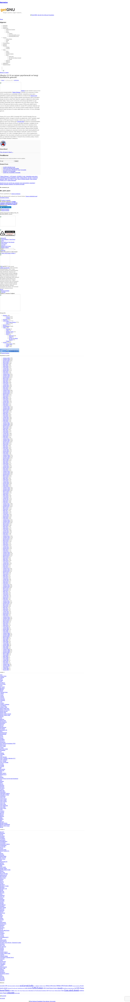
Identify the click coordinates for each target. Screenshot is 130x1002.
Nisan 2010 (6, 622)
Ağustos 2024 (6, 390)
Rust (16, 179)
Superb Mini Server (4, 930)
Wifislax (2, 969)
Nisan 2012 (6, 590)
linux (7, 990)
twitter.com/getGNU (5, 267)
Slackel (1, 911)
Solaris (1, 918)
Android (2, 677)
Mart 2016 (5, 526)
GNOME (2, 754)
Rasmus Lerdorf (25, 990)
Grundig (2, 765)
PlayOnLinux (3, 876)
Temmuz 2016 (6, 521)
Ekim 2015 (5, 533)
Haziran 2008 (6, 652)
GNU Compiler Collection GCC (7, 758)
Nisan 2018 (6, 493)
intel (24, 176)
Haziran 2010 (6, 619)
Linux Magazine (4, 805)
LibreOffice (3, 792)
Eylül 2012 (5, 583)
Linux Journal (3, 801)
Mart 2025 (5, 381)
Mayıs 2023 (6, 410)
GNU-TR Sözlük (4, 762)
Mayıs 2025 (6, 378)
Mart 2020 (5, 462)
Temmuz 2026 (6, 359)
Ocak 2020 (5, 464)
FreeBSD (2, 739)
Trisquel (2, 949)
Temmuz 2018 (6, 489)
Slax (1, 914)
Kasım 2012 (6, 580)
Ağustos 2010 (6, 617)
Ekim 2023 (5, 404)
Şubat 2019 (5, 479)
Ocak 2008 (5, 659)
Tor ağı (50, 990)
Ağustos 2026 (6, 358)
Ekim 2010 (5, 614)
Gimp (7, 51)
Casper (1, 695)
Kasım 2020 (6, 451)
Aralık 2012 (6, 579)
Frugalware (2, 742)
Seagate (2, 903)
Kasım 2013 (6, 564)
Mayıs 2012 (6, 588)
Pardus (1, 853)
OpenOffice (3, 842)
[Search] (14, 249)
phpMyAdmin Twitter (5, 869)
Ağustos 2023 (6, 406)
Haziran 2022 (6, 425)
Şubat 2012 (5, 592)
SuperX (2, 931)
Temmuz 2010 (6, 618)
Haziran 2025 (6, 377)
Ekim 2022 (5, 420)
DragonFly (2, 723)
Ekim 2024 (5, 387)
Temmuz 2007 (6, 665)
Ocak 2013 (5, 578)
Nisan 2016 (6, 525)
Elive (1, 731)
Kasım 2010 (6, 613)
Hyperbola (2, 769)
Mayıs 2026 (6, 362)
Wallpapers (5, 63)
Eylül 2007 (5, 663)
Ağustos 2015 (6, 536)
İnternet (5, 44)
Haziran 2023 (6, 409)
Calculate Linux (4, 692)
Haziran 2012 (6, 587)
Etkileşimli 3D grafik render (12, 988)
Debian (10, 33)
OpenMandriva (3, 841)
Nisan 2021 (6, 444)
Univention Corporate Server (7, 957)
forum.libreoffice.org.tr (14, 35)
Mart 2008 (5, 656)
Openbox (2, 837)
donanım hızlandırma (76, 985)
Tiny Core (2, 945)
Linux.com (2, 797)
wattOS (2, 965)
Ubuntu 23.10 (33, 95)
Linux (7, 30)
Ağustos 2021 (6, 439)
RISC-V (12, 179)
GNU (1, 755)
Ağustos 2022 (6, 422)
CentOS (2, 696)
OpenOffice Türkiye (5, 844)
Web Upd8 (2, 968)
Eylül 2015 (5, 534)
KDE (1, 782)
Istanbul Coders (10, 53)
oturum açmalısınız (15, 193)
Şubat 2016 (5, 528)
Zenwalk (2, 977)
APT (1, 681)
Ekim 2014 (5, 549)
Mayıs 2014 (6, 556)
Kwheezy (2, 788)
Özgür (5, 993)
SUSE (1, 929)
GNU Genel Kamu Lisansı (50, 988)
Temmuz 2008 (6, 650)
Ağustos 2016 (6, 520)
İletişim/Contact (6, 64)
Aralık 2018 (6, 482)
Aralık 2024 (6, 385)
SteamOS (2, 927)
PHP (1, 865)
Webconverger (3, 967)
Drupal (1, 726)
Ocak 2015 (5, 545)
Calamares (37, 985)
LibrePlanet (2, 796)
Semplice (2, 906)
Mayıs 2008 (6, 653)
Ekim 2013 (5, 565)
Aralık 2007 (6, 660)
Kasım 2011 (6, 597)
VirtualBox (2, 964)
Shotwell (2, 908)
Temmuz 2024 (6, 391)
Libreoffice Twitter (4, 794)
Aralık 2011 (6, 595)
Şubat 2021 (5, 447)
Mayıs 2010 (6, 621)
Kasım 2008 (6, 645)
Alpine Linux (3, 676)
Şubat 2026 (5, 366)
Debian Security (4, 711)
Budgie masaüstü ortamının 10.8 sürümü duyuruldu (12, 184)
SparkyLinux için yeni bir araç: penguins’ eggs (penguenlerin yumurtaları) (17, 183)
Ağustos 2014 (6, 552)
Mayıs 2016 (6, 524)
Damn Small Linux (4, 708)
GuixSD (2, 766)
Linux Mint (2, 807)
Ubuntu (23, 90)
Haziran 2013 (6, 571)
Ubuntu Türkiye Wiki (5, 953)
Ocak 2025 (5, 383)
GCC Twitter (3, 761)
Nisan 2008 (6, 655)
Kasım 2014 (6, 548)
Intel (1, 771)
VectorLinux (3, 961)
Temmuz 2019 (6, 472)
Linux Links (3, 804)
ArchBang (2, 682)
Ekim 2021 (5, 436)
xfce (1, 993)
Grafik (7, 40)
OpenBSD (2, 838)
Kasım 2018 (6, 483)
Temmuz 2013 (6, 570)
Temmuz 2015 (6, 537)
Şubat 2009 (5, 641)
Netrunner (2, 833)
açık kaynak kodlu (26, 985)
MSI (1, 820)
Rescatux (2, 892)
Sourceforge (3, 922)
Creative (2, 703)
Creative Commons (4, 704)
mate (13, 990)
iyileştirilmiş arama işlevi (31, 176)
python (21, 990)
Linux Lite (2, 803)
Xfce (1, 975)
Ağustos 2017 (6, 503)
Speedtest (2, 925)
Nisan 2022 (6, 428)
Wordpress (2, 972)
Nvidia (1, 834)
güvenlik (60, 988)
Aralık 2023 (6, 401)
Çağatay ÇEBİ (3, 707)
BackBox (2, 688)
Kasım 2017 (6, 499)
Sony (1, 921)
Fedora (1, 738)
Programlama (6, 43)
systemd (2, 935)
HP (1, 767)
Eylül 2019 (5, 470)
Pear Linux (2, 859)
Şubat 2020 (5, 463)
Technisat (2, 944)
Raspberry (2, 884)
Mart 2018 (5, 494)
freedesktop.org (21, 988)
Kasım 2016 (6, 516)
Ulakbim (2, 954)
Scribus (2, 902)
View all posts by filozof (6, 152)
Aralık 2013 (6, 563)
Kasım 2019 (6, 467)
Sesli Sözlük (3, 907)
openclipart (2, 840)
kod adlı (30, 177)
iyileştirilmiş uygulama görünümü (8, 177)
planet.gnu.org (3, 875)
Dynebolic (2, 728)
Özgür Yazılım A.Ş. (4, 850)
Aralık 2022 (6, 417)
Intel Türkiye (3, 773)
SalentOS (2, 895)
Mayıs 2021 (6, 443)
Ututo (1, 960)
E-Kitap (7, 47)
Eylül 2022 (5, 421)
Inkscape (2, 770)
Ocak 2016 (5, 529)
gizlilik (26, 988)
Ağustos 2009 (6, 633)
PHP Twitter (3, 867)
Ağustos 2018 (6, 487)
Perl (1, 860)
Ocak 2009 (5, 642)
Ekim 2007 (5, 661)
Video (4, 49)
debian (44, 985)
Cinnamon (2, 700)
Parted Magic (3, 856)
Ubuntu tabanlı (58, 990)
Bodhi (1, 691)
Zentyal (2, 976)
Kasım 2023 (6, 402)
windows (81, 990)
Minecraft (11, 56)
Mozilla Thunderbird (5, 824)
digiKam (2, 719)
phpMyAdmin (3, 868)
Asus (1, 685)
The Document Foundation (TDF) (42, 990)
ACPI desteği (13, 176)
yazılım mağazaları (11, 180)
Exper (1, 735)
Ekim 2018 (5, 485)
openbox (15, 990)
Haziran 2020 (6, 458)
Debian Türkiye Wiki (5, 715)
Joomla (1, 777)
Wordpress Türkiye (4, 973)
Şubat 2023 (5, 414)
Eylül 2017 (5, 502)
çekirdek (11, 992)
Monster (2, 821)
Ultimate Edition (4, 956)
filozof (2, 80)
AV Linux (2, 686)
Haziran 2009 (6, 636)
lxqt (10, 990)
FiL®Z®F (2, 998)
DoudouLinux (3, 722)
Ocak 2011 (5, 610)
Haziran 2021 (6, 441)
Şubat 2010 (5, 625)
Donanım (5, 26)
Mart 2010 (5, 623)
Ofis (7, 41)
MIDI (6, 179)
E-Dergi (8, 48)
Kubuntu (2, 786)
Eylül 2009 (5, 632)
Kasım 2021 (6, 435)
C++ (34, 985)
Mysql (1, 827)
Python (7, 52)
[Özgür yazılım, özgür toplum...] (11, 13)
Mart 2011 (5, 607)
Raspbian (2, 887)
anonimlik (2, 985)
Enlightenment (3, 732)
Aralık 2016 (6, 514)
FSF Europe (3, 744)
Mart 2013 (5, 575)
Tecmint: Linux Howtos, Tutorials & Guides (10, 942)
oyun (18, 990)
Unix (62, 990)
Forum (7, 32)
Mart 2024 (5, 397)
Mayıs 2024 (6, 394)
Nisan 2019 (6, 476)
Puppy (1, 880)
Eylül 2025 (5, 373)
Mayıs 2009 (6, 637)
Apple (1, 680)
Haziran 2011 (6, 603)
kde (75, 988)
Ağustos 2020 (6, 455)
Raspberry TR (3, 888)
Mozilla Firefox (3, 823)
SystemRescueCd (4, 937)
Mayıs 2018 (6, 491)
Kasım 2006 (6, 669)
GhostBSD (2, 750)
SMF (1, 917)
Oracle (1, 848)
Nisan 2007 (6, 667)
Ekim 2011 (5, 598)
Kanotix (2, 781)
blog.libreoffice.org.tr (14, 36)
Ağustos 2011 (6, 601)
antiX (1, 678)
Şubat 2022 (5, 431)
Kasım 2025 (6, 370)
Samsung (2, 899)
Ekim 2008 (5, 646)
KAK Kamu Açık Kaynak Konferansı (9, 778)
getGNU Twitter (4, 749)
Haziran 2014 (6, 555)
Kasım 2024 (6, 386)
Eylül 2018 (5, 486)
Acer (1, 674)
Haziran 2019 (6, 474)
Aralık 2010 (6, 611)
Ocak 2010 (5, 626)
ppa (9, 179)
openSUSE (2, 846)
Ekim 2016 (5, 517)
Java (1, 776)
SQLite (1, 926)
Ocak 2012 (5, 594)
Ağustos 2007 (6, 664)
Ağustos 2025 (6, 374)
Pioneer (2, 871)
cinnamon (41, 985)
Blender (2, 689)
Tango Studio (3, 940)
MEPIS (2, 819)
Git (1, 751)
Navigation (4, 2)
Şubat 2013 (5, 576)
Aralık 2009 (6, 628)
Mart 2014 (5, 559)
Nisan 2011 (5, 606)
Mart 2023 (5, 413)
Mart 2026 (5, 364)
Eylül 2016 (5, 518)
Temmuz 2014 (6, 553)
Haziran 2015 (6, 538)
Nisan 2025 (6, 379)
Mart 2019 (5, 478)
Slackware (2, 913)
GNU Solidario (3, 759)
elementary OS (3, 730)
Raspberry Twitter (4, 886)
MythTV (2, 832)
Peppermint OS (3, 861)
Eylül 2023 (5, 405)
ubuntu (53, 990)
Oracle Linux (3, 849)
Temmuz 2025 (6, 375)
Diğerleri (8, 62)
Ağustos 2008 (6, 649)
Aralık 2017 (6, 498)
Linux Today (3, 808)
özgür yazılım (17, 993)
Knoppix (2, 785)
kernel (2, 990)
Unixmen (2, 958)
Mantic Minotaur (16, 92)
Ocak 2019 (5, 480)
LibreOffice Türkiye (5, 793)
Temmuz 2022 (6, 424)
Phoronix (2, 864)
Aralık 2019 (6, 466)
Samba (1, 898)
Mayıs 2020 (6, 459)
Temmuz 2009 (6, 634)
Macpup (2, 813)
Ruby (1, 894)
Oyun (7, 55)
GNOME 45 (20, 176)
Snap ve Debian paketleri (23, 179)
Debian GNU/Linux (5, 709)
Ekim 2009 (5, 630)
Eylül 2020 (5, 453)
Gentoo (2, 747)
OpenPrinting (3, 845)
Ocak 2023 (5, 416)
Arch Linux (3, 684)
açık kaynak (17, 985)
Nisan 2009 (6, 638)
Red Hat (2, 891)
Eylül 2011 (5, 599)
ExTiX (1, 736)
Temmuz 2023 (6, 408)
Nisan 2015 (6, 541)
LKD (1, 809)
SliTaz (1, 915)
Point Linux (3, 877)
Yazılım (4, 37)
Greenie (2, 753)
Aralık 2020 (6, 449)
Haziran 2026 (6, 360)
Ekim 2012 (5, 582)
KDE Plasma (80, 988)
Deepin (1, 716)
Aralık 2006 (6, 668)
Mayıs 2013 (6, 572)
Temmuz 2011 (6, 602)
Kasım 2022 (6, 418)
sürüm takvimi (30, 990)
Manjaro (2, 816)
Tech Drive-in (3, 941)
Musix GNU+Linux (5, 825)
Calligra (2, 693)
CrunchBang (3, 705)
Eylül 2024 (5, 389)
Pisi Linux (2, 872)
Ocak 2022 (5, 432)
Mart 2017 (5, 510)
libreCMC (2, 790)
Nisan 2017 (6, 509)
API (6, 985)
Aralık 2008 (6, 644)
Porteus (2, 879)
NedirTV (8, 60)
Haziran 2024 (6, 393)
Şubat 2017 (5, 512)
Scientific (2, 900)
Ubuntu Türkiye (4, 952)
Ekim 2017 (5, 501)
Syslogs (2, 934)
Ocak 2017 (5, 513)
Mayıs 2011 (6, 605)
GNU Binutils (3, 757)
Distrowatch (3, 720)
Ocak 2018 (5, 497)
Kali (1, 780)
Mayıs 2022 (6, 427)
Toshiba (2, 948)
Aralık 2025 (6, 368)
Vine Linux (2, 962)
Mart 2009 (5, 640)
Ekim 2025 (5, 371)
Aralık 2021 (6, 433)
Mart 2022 (5, 429)
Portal (10, 59)
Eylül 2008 (5, 648)
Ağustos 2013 (6, 568)
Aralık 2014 (6, 547)
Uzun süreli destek (71, 990)
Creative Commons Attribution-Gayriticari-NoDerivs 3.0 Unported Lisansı (9, 203)
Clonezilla (2, 699)
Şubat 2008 (5, 657)
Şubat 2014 (5, 560)
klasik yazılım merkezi (21, 177)
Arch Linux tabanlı (11, 985)
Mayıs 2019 (6, 475)
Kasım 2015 (6, 532)
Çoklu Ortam (9, 39)
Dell (1, 717)
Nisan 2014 (6, 557)
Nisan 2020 (6, 460)
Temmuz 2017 (6, 505)
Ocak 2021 (5, 448)
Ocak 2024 (5, 400)
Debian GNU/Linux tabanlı (64, 985)
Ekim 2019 (5, 468)
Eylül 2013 (5, 567)
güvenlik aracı (65, 988)
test (34, 990)
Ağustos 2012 (6, 584)
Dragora (2, 724)
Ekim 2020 (5, 452)
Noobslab (2, 836)
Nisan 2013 (6, 574)
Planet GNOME (4, 873)
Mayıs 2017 (6, 507)
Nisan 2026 (6, 363)
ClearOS (2, 697)
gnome (30, 988)
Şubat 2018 (5, 495)
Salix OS (2, 896)
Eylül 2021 (5, 437)
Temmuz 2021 (6, 440)
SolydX (2, 919)
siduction (2, 910)
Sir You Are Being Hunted (15, 57)
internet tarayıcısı (71, 988)
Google (2, 763)
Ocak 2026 (5, 367)
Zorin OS (2, 980)
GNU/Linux (5, 28)
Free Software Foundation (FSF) (7, 743)
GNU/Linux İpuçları (10, 29)
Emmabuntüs (3, 734)
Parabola (2, 855)
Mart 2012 (5, 591)
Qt (0, 852)
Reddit (1, 890)
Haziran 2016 (6, 522)
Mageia (2, 815)
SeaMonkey (3, 904)
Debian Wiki (3, 712)
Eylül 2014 (5, 551)
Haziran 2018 (6, 490)
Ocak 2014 (5, 561)
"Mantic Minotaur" (4, 176)
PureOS (2, 882)
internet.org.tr (3, 774)
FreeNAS (2, 740)
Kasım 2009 (6, 629)
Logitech (2, 811)
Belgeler (5, 45)
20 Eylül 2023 (20, 121)
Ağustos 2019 (6, 471)
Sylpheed (2, 933)
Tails (1, 938)
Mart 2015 (5, 543)
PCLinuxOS (3, 857)
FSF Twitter (3, 746)
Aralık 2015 (6, 530)
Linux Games (3, 800)
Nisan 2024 (6, 395)
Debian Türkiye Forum (5, 713)
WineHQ (2, 971)
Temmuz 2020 (6, 456)
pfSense (2, 863)
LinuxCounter (3, 798)
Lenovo (2, 789)
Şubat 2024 (5, 398)
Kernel (1, 784)
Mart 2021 (5, 445)
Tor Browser (3, 946)
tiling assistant (33, 179)
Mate (1, 817)
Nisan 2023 (6, 412)
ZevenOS (2, 979)
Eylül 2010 (5, 615)
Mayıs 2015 (6, 540)
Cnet (1, 701)
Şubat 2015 (5, 544)
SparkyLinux (3, 923)
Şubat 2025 (5, 382)
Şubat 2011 (5, 609)
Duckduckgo (3, 727)
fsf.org (1, 289)
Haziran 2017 (6, 506)
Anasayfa (5, 25)
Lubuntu (2, 812)
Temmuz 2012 (6, 586)
